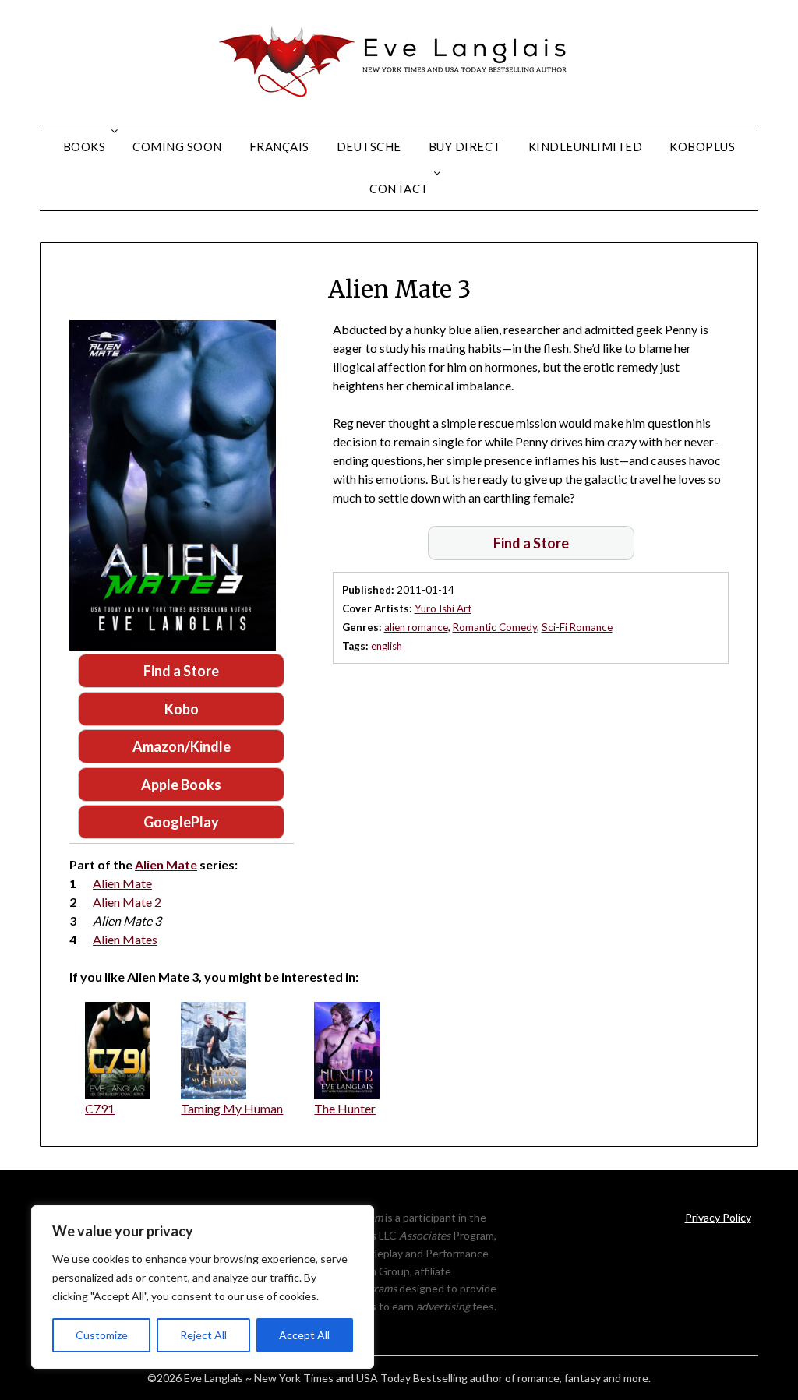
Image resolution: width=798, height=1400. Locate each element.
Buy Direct (465, 146)
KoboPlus (702, 146)
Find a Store (181, 670)
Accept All (304, 1335)
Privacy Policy (718, 1217)
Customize (102, 1335)
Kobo (181, 709)
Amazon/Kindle (181, 746)
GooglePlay (181, 821)
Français (279, 146)
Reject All (203, 1335)
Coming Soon (177, 146)
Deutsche (369, 146)
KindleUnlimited (585, 146)
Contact (399, 189)
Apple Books (181, 784)
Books (84, 146)
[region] (202, 1287)
